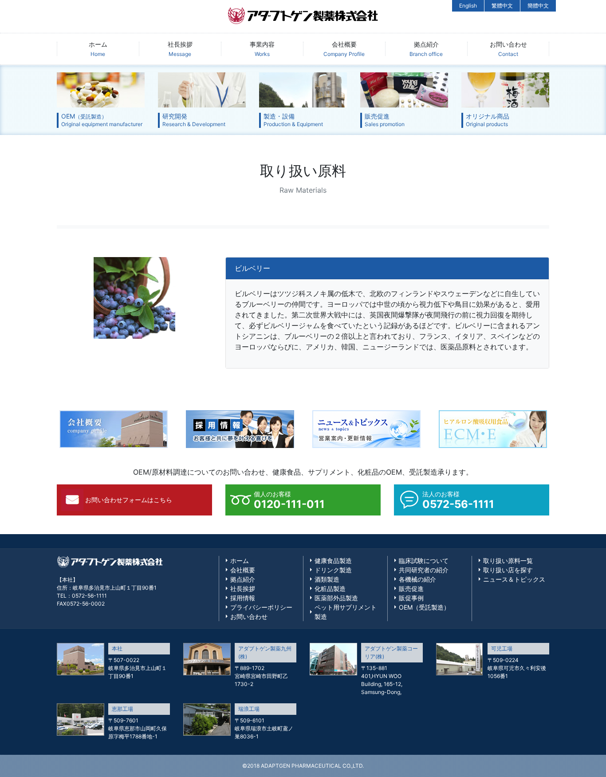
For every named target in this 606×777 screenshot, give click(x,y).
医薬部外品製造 (336, 598)
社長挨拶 (180, 48)
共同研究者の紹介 (424, 570)
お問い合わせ (508, 48)
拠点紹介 (426, 48)
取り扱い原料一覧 (508, 560)
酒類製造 (327, 579)
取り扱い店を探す (508, 570)
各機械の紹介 (417, 579)
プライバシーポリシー (261, 607)
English (468, 5)
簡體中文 (538, 5)
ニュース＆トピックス (514, 579)
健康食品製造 (333, 560)
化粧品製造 (330, 588)
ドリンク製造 (333, 570)
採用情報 (242, 598)
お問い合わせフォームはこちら (128, 499)
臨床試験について (424, 560)
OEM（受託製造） (424, 607)
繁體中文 (502, 5)
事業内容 (262, 48)
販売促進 (411, 588)
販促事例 (411, 598)
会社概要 (344, 48)
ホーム (98, 48)
